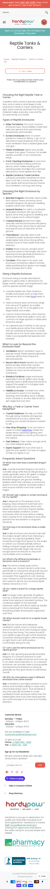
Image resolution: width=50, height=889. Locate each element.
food (33, 296)
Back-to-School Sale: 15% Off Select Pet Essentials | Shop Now (25, 32)
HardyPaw (27, 430)
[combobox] (22, 12)
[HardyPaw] (23, 22)
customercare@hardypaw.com (21, 734)
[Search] (46, 12)
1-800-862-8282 (27, 2)
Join (40, 765)
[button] (44, 22)
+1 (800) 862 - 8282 (21, 742)
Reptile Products (19, 59)
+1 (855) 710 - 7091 (18, 744)
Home (6, 59)
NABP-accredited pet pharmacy (21, 825)
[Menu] (4, 22)
